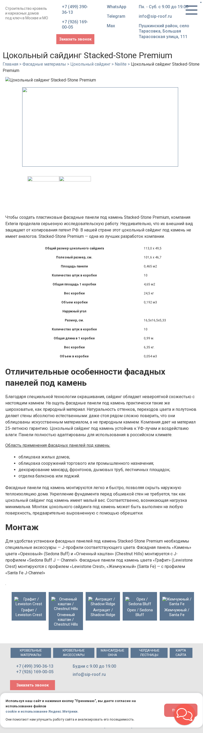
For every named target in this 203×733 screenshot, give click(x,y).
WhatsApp (116, 6)
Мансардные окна (112, 652)
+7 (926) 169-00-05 (75, 24)
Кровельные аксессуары (74, 652)
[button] (184, 714)
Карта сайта (181, 652)
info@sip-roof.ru (155, 16)
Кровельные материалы (31, 652)
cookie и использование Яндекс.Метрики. (42, 711)
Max (111, 25)
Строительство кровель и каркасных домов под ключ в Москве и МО (26, 13)
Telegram (116, 16)
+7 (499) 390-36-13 (75, 9)
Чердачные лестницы (149, 652)
